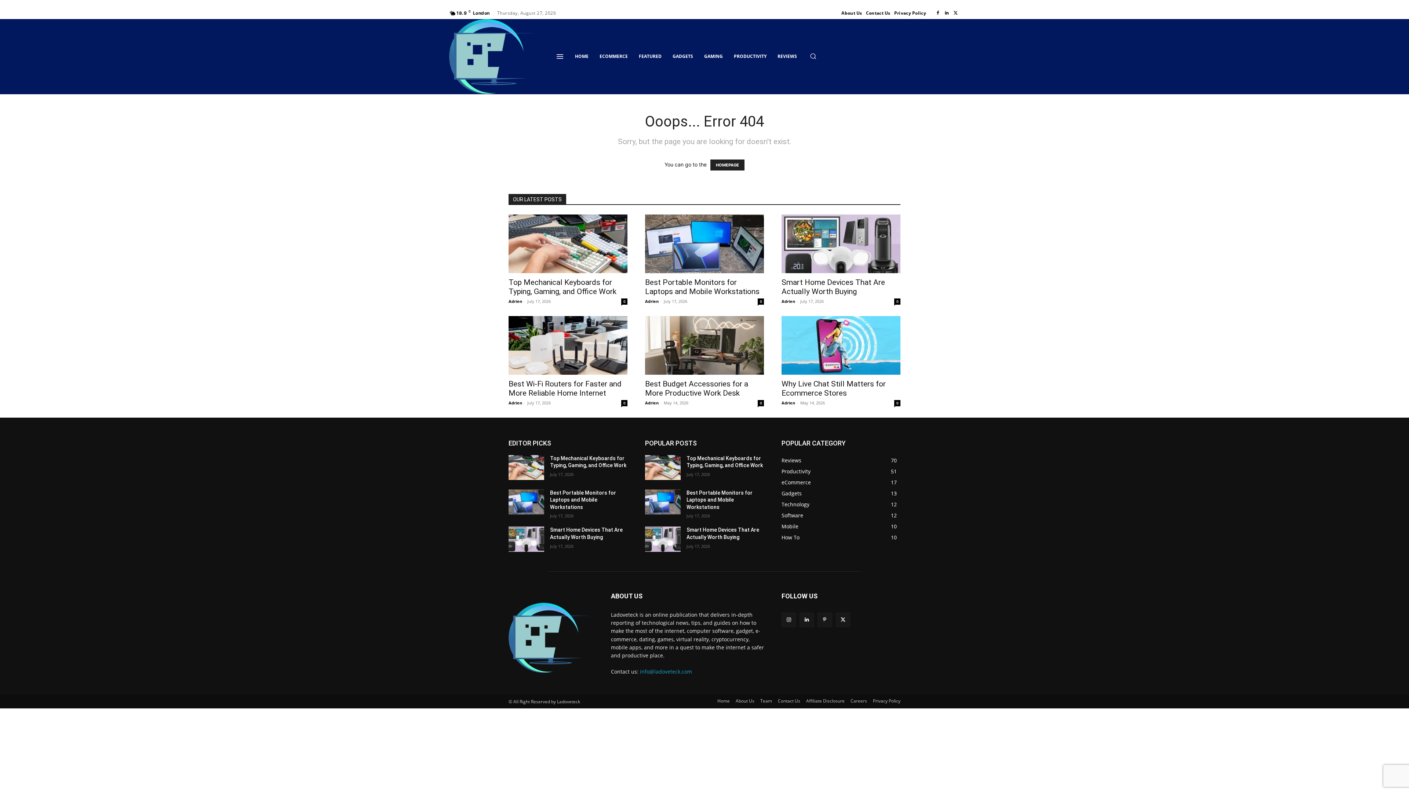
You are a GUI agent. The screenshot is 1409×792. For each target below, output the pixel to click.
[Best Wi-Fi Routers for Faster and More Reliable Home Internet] (568, 345)
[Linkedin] (946, 13)
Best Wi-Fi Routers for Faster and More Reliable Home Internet (565, 388)
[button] (813, 56)
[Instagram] (789, 620)
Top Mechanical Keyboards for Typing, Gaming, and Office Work (562, 287)
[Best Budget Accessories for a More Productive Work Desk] (704, 345)
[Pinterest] (825, 620)
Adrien (515, 301)
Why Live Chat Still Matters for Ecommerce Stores (834, 388)
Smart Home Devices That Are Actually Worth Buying (833, 287)
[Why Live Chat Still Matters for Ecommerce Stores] (841, 345)
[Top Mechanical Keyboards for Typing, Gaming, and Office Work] (568, 243)
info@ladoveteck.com (666, 671)
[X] (955, 13)
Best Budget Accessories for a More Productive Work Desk (696, 388)
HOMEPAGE (727, 165)
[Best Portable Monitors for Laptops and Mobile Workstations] (704, 243)
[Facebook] (937, 13)
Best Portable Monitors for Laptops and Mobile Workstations (702, 287)
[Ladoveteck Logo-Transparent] (494, 56)
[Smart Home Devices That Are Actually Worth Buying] (841, 243)
